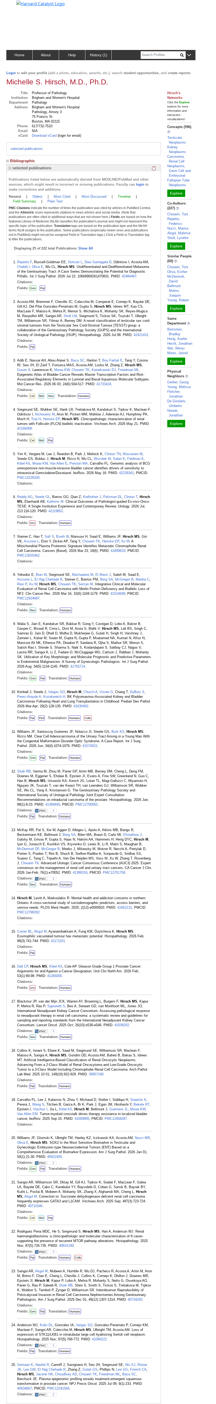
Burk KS (117, 732)
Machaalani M (82, 575)
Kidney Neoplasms (176, 149)
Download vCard (44, 136)
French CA (138, 1369)
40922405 (54, 1157)
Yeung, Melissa (179, 387)
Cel (32, 396)
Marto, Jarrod (177, 353)
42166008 (24, 428)
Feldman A (135, 459)
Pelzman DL (112, 497)
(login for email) (69, 136)
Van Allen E (58, 463)
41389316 (80, 872)
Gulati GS (89, 1369)
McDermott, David (176, 278)
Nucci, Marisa (177, 228)
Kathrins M (55, 501)
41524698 (117, 594)
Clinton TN (113, 454)
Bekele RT (141, 1104)
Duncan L (75, 262)
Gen (33, 288)
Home (19, 55)
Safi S (49, 536)
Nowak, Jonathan (175, 413)
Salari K (119, 459)
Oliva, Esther (177, 272)
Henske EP (51, 419)
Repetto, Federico (174, 221)
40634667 (24, 1388)
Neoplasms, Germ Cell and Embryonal (179, 170)
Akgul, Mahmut (178, 233)
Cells (88, 718)
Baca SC (78, 360)
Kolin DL (46, 1325)
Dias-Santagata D (98, 262)
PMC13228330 (28, 478)
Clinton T (131, 497)
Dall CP (22, 966)
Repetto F (24, 262)
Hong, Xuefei (177, 339)
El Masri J (103, 575)
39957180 (96, 1074)
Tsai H (36, 419)
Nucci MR (142, 1138)
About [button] (46, 55)
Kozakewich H (54, 697)
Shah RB (24, 771)
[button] (189, 55)
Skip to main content (22, 6)
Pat (42, 288)
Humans (83, 396)
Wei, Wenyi (176, 348)
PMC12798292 (28, 912)
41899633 (118, 551)
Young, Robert (178, 300)
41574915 (89, 746)
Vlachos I (40, 1109)
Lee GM (29, 1369)
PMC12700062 (86, 804)
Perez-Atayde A (29, 697)
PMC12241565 (58, 1388)
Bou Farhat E (112, 360)
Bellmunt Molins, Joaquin (174, 290)
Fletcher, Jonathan (175, 394)
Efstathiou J (132, 835)
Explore (176, 193)
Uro (32, 523)
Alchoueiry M (45, 414)
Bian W (41, 575)
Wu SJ (130, 1365)
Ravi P (22, 584)
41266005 (54, 976)
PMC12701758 (114, 872)
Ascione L (31, 541)
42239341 (126, 473)
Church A (90, 692)
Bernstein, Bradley (175, 331)
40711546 (35, 1206)
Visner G (106, 692)
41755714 (77, 666)
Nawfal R (42, 1365)
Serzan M (85, 584)
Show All (85, 248)
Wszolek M (102, 459)
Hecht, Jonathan (179, 343)
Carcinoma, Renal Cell (176, 159)
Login (11, 73)
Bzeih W (62, 536)
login (140, 184)
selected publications (27, 149)
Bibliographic (22, 161)
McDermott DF (28, 849)
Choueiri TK (81, 370)
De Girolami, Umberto (176, 403)
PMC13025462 (28, 555)
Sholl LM (70, 316)
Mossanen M (133, 454)
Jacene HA (44, 1374)
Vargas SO (56, 692)
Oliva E (37, 267)
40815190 (66, 1246)
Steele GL (42, 497)
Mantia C (142, 579)
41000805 (82, 1119)
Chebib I (23, 267)
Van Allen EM (27, 1114)
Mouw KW (62, 370)
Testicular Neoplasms (176, 140)
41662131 (124, 907)
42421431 (141, 335)
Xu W (125, 541)
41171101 (58, 941)
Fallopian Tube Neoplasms (178, 182)
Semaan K (25, 1365)
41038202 (121, 1025)
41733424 (103, 384)
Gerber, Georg (178, 382)
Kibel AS (23, 463)
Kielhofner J (92, 497)
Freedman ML (128, 370)
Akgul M (40, 931)
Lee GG (122, 1369)
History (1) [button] (98, 55)
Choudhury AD (66, 1374)
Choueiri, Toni (177, 214)
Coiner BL (24, 931)
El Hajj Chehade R (48, 579)
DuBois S (137, 692)
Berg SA (106, 579)
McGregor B (124, 579)
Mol (41, 396)
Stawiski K (138, 1100)
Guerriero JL (118, 1109)
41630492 (80, 706)
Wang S (38, 1104)
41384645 (52, 804)
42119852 (55, 511)
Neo (50, 396)
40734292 (135, 1299)
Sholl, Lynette (177, 238)
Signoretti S (56, 1006)
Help (72, 55)
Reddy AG (25, 497)
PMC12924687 (28, 598)
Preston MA (79, 463)
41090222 (99, 1339)
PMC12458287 (116, 1119)
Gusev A (23, 370)
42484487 (129, 276)
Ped (41, 718)
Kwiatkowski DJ (104, 370)
